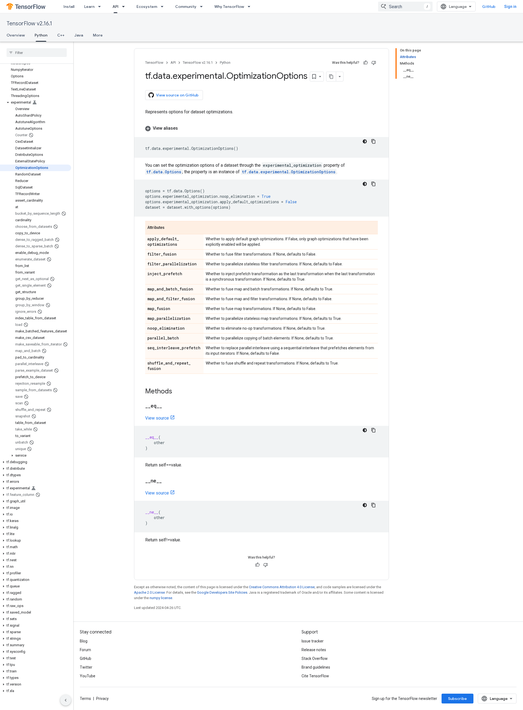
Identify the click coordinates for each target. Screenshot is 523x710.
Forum (85, 650)
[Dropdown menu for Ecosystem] (163, 6)
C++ (61, 35)
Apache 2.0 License (149, 592)
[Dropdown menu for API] (125, 6)
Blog (83, 641)
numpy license (161, 598)
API (115, 6)
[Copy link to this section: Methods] (177, 392)
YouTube (87, 676)
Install (68, 6)
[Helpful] (365, 63)
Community (185, 6)
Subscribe (457, 698)
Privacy (102, 698)
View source (157, 418)
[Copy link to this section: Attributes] (170, 228)
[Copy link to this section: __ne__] (167, 481)
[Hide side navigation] (65, 700)
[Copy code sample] (373, 141)
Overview (16, 35)
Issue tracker (313, 641)
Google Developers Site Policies (222, 592)
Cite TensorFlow (315, 676)
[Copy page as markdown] (331, 76)
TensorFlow (154, 62)
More (98, 35)
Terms (85, 698)
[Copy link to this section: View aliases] (183, 128)
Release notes (314, 650)
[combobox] (405, 6)
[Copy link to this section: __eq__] (167, 406)
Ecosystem (146, 6)
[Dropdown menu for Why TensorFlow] (250, 6)
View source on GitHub (177, 95)
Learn (89, 6)
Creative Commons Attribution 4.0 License (282, 587)
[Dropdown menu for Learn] (101, 6)
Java (78, 35)
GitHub (488, 6)
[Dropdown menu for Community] (202, 6)
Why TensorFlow (229, 6)
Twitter (86, 667)
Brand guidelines (316, 667)
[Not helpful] (374, 63)
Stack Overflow (315, 658)
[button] (35, 102)
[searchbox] (37, 52)
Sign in (510, 6)
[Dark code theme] (364, 141)
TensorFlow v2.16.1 (29, 23)
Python (41, 35)
